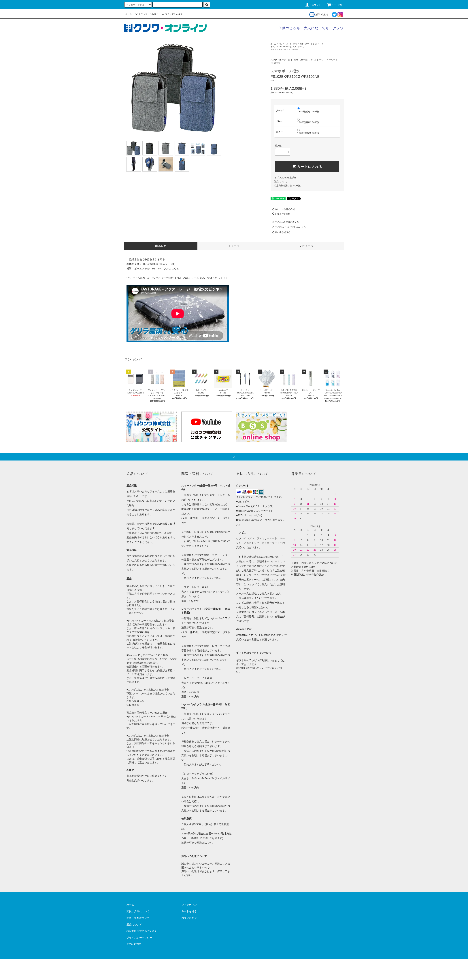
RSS (129, 944)
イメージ (234, 245)
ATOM (137, 944)
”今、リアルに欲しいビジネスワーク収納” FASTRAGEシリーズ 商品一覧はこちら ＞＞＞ (178, 277)
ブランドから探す (174, 14)
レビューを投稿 (282, 213)
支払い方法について (138, 911)
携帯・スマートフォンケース (312, 44)
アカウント (315, 5)
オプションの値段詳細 (285, 177)
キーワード (283, 49)
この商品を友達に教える (287, 222)
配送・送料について (138, 917)
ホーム (128, 14)
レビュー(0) (307, 245)
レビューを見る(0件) (285, 209)
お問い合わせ (321, 14)
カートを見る (189, 911)
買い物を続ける (282, 232)
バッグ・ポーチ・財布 (288, 44)
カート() (336, 5)
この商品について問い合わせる (290, 227)
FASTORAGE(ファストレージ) (291, 47)
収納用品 (294, 49)
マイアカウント (190, 904)
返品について (280, 181)
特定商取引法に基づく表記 (287, 185)
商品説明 (161, 245)
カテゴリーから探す (148, 14)
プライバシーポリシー (139, 937)
